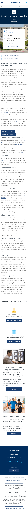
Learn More (14, 433)
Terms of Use (9, 480)
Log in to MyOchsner (8, 131)
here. (21, 152)
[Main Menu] (2, 2)
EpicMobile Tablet (8, 508)
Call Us (9, 31)
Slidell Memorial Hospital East (15, 6)
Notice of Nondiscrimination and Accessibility (13, 479)
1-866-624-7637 (14, 454)
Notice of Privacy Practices (18, 477)
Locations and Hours (14, 388)
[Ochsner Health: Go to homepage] (14, 2)
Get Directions (10, 43)
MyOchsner (4, 112)
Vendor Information (17, 480)
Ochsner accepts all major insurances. (14, 483)
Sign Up (15, 470)
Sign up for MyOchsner (8, 134)
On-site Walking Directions (13, 46)
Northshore (14, 21)
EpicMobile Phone (18, 508)
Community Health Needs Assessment (14, 506)
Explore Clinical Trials (14, 320)
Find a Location (4, 6)
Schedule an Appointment (11, 55)
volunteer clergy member (13, 252)
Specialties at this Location (11, 58)
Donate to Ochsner (14, 341)
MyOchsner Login (19, 452)
